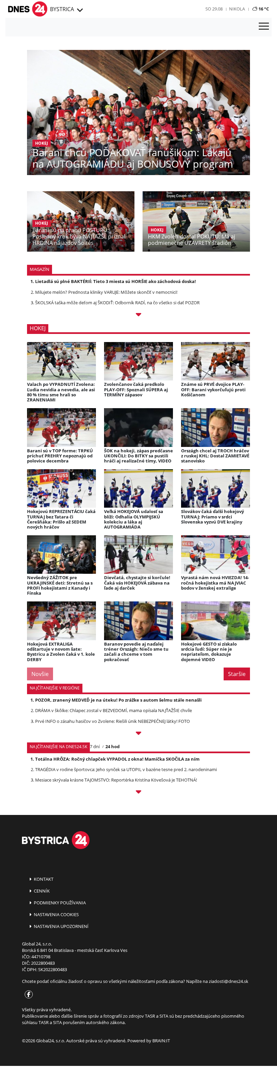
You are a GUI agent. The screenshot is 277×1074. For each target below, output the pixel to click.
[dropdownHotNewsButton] (138, 315)
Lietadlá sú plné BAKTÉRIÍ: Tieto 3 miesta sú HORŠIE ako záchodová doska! (115, 281)
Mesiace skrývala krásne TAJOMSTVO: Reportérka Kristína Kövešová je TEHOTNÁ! (116, 780)
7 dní (95, 746)
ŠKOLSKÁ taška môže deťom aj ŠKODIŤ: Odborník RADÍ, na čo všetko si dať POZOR (117, 303)
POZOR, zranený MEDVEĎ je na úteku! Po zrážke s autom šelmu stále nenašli (118, 700)
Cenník (41, 891)
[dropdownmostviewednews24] (138, 793)
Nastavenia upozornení (61, 926)
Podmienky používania (59, 903)
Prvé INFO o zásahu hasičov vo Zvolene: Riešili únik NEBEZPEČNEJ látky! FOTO (112, 721)
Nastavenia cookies (56, 914)
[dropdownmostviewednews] (138, 734)
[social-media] (27, 995)
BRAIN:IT (161, 1041)
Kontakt (43, 879)
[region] (79, 10)
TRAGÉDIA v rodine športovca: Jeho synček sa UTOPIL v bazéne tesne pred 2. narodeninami (126, 769)
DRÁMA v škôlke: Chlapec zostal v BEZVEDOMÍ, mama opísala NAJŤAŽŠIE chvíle (113, 710)
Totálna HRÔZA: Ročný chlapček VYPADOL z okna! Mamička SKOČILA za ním (117, 759)
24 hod (112, 746)
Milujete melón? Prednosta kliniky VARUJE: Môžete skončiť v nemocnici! (106, 292)
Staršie (237, 674)
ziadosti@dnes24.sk (228, 981)
